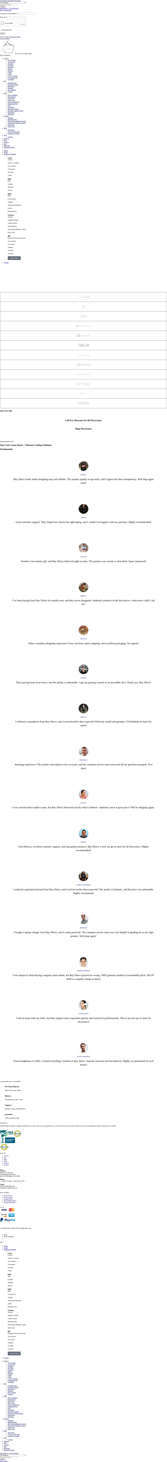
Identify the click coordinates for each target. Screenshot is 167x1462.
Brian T (83, 596)
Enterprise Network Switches (17, 238)
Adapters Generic (13, 220)
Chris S (83, 517)
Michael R (83, 760)
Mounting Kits (12, 226)
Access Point (12, 166)
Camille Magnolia (83, 885)
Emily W (84, 717)
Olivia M (83, 557)
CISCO (10, 160)
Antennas (11, 172)
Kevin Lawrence (83, 1056)
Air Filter (10, 250)
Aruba (10, 208)
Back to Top (4, 1461)
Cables (10, 175)
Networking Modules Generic (17, 229)
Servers (10, 190)
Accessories (11, 169)
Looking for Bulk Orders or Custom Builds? (10, 1081)
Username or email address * (9, 13)
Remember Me (6, 30)
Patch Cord (11, 232)
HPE (9, 196)
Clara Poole (83, 1013)
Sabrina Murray (83, 971)
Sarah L (83, 803)
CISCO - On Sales (13, 163)
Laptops (10, 184)
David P (83, 678)
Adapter (10, 202)
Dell (9, 181)
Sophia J (84, 474)
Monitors (10, 187)
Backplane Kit (12, 211)
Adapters (10, 247)
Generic (10, 217)
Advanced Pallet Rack (14, 205)
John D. (83, 842)
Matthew (83, 928)
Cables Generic (12, 223)
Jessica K (83, 639)
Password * (3, 17)
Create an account (14, 37)
